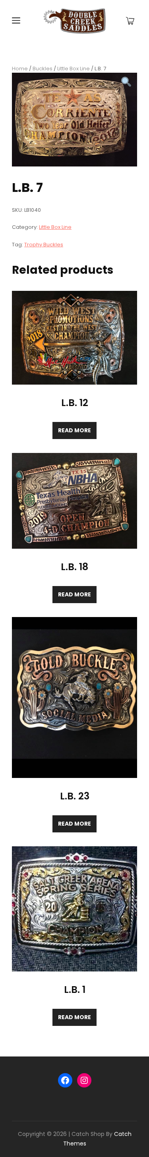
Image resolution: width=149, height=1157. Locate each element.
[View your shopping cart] (130, 21)
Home (20, 68)
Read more (74, 430)
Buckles (42, 68)
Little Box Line (73, 68)
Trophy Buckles (43, 244)
